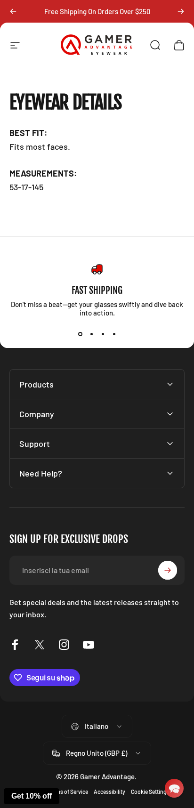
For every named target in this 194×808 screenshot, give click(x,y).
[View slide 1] (80, 333)
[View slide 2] (91, 333)
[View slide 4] (114, 333)
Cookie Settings (150, 791)
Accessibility (109, 791)
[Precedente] (13, 11)
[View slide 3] (102, 333)
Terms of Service (68, 791)
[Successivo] (180, 11)
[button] (174, 788)
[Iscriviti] (167, 570)
